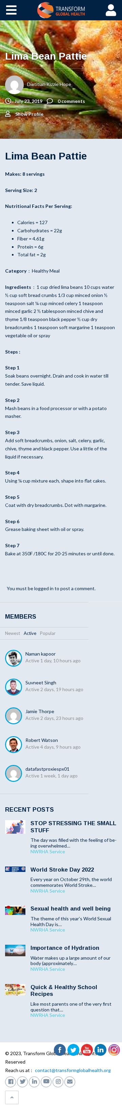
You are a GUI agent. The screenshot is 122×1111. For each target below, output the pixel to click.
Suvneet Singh (40, 682)
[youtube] (46, 1081)
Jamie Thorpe (39, 711)
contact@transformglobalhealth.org (73, 1070)
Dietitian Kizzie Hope (49, 84)
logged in (44, 588)
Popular (48, 633)
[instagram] (58, 1081)
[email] (69, 1081)
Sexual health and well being (70, 908)
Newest (12, 633)
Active (30, 633)
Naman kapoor (40, 654)
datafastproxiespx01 (47, 769)
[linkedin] (34, 1081)
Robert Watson (41, 740)
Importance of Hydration (64, 948)
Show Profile (29, 114)
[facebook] (10, 1081)
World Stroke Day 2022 (62, 870)
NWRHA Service (47, 851)
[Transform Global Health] (61, 10)
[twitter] (22, 1081)
